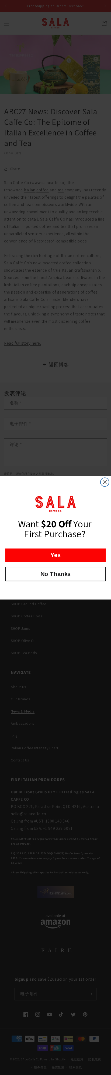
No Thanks (55, 573)
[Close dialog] (104, 482)
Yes (55, 554)
